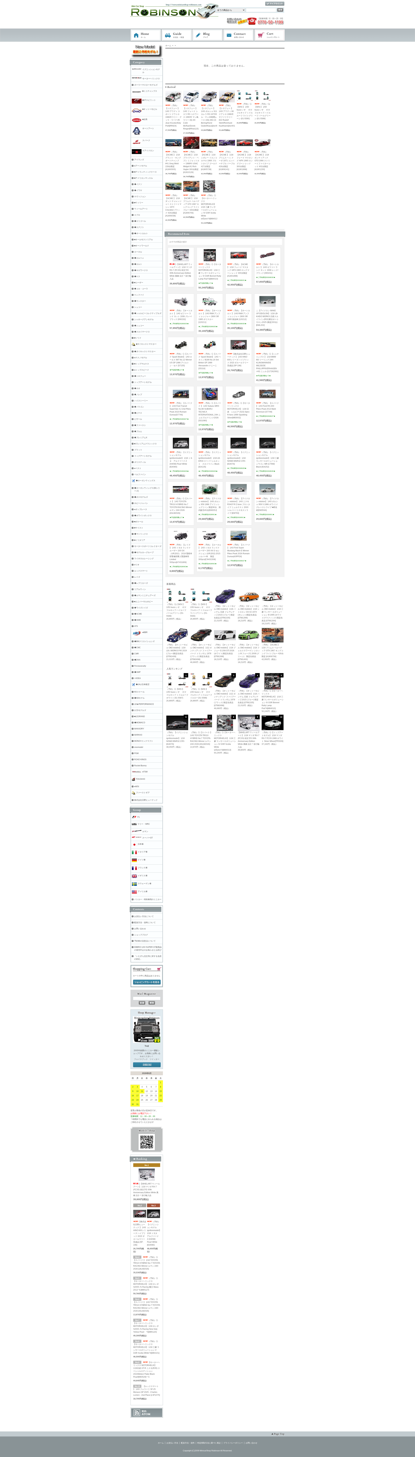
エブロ (137, 215)
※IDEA (137, 678)
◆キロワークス (141, 270)
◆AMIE (137, 620)
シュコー (138, 307)
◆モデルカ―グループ (144, 552)
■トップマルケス (141, 364)
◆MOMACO (139, 722)
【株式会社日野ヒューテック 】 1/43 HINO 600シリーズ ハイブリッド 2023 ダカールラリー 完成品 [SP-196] (238, 360)
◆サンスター (140, 301)
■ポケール (138, 522)
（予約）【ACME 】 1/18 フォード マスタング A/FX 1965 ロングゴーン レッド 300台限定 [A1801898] (245, 160)
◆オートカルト (141, 233)
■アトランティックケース (145, 172)
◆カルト (138, 264)
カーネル (138, 252)
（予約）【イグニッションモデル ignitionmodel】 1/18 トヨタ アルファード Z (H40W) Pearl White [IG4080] (154, 1233)
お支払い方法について (144, 916)
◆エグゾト (139, 227)
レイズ (137, 577)
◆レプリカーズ (141, 583)
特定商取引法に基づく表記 (209, 1443)
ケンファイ (139, 295)
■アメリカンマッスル (143, 178)
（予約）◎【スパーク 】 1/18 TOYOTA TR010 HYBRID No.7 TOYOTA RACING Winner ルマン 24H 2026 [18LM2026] (146, 1263)
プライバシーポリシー (233, 1443)
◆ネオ (137, 388)
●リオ (136, 565)
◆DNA (137, 660)
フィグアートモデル (143, 456)
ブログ (207, 35)
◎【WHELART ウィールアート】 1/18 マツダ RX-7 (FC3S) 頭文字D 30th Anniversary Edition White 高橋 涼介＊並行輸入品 (146, 1190)
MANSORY (139, 729)
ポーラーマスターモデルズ (146, 85)
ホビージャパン (141, 503)
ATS (136, 626)
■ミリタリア (139, 540)
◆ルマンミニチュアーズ (145, 595)
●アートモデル (140, 166)
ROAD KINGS (140, 759)
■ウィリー (138, 203)
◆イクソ (138, 184)
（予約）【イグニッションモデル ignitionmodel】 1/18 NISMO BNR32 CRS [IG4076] (238, 458)
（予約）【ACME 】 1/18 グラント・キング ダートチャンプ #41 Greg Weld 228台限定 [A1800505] (173, 160)
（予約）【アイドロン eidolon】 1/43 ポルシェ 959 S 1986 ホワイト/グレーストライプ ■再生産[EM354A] (267, 504)
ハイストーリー (141, 401)
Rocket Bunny (140, 765)
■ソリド (137, 338)
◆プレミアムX (140, 437)
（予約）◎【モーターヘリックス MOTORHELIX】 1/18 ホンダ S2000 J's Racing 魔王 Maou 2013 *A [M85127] (146, 1284)
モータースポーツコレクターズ (147, 546)
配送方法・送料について (145, 922)
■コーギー (138, 282)
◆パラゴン (139, 407)
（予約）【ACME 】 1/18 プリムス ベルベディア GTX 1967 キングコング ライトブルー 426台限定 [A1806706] (191, 204)
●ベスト (137, 468)
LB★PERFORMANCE (144, 704)
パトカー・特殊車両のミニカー (147, 899)
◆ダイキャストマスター (145, 351)
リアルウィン (140, 589)
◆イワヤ (138, 190)
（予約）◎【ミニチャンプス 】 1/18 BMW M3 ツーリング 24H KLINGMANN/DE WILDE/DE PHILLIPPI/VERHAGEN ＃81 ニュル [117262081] (267, 363)
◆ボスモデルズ (141, 497)
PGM (136, 753)
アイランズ (139, 160)
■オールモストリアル (143, 239)
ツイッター (154, 1059)
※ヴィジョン (140, 196)
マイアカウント (275, 4)
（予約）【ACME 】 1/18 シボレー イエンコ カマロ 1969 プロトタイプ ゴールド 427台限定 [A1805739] (209, 160)
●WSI (136, 786)
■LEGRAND (139, 716)
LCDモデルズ (140, 710)
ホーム (145, 35)
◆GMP (137, 672)
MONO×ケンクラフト (143, 741)
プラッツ (138, 450)
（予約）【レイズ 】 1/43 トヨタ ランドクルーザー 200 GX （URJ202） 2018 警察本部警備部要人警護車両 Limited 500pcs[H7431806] (181, 553)
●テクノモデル (140, 358)
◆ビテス (138, 413)
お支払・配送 (176, 35)
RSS (144, 1411)
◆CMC (137, 647)
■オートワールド (141, 246)
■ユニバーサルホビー (143, 601)
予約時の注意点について (145, 941)
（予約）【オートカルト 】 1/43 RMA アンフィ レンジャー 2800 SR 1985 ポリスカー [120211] (209, 316)
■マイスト (138, 528)
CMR (136, 654)
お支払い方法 (172, 1443)
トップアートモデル (143, 382)
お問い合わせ (238, 35)
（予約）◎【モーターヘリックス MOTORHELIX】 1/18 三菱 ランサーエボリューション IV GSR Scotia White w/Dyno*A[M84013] (209, 207)
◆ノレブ (138, 394)
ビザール (138, 419)
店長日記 (147, 1064)
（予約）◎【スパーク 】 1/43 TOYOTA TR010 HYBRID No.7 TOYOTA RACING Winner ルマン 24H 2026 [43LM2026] (146, 1305)
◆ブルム (138, 431)
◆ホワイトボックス (143, 515)
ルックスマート (141, 571)
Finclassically (140, 666)
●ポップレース (140, 509)
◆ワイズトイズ (141, 608)
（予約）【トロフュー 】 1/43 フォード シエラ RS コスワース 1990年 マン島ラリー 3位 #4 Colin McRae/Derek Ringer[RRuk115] (191, 117)
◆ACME (138, 614)
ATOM (146, 1414)
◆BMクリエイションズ (144, 641)
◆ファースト (140, 425)
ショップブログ (141, 935)
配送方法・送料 (188, 1443)
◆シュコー (139, 325)
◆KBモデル (139, 698)
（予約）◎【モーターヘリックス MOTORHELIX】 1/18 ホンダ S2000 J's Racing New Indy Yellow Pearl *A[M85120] (146, 1326)
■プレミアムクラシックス (145, 444)
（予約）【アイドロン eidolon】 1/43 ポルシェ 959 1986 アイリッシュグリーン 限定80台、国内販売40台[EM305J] (209, 504)
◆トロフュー (140, 376)
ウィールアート (141, 209)
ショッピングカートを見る (147, 982)
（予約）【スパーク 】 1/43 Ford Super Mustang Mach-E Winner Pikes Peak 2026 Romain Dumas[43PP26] (238, 551)
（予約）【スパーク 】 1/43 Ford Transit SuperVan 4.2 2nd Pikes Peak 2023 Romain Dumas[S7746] (181, 409)
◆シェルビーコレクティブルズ (147, 313)
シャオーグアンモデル (144, 319)
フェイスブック (141, 1059)
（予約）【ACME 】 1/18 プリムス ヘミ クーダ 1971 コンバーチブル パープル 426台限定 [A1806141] (227, 160)
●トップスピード (141, 370)
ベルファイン (140, 474)
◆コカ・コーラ (141, 289)
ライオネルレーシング (144, 558)
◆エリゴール (140, 221)
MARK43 (138, 735)
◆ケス (137, 276)
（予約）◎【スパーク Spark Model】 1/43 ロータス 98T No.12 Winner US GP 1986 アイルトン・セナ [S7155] (181, 360)
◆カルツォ (139, 258)
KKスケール (139, 692)
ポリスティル (140, 462)
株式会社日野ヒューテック (146, 800)
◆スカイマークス (142, 332)
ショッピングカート (270, 35)
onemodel (138, 747)
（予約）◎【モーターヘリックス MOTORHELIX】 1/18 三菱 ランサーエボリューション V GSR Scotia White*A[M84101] (146, 1347)
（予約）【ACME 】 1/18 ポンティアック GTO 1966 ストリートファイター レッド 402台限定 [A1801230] (263, 160)
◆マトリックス (141, 534)
